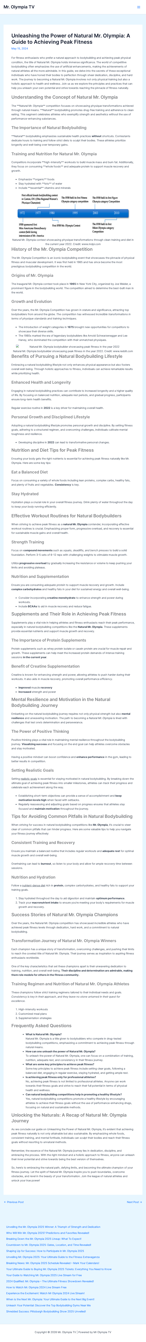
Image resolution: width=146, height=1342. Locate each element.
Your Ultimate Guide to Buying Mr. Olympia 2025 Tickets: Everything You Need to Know (59, 1269)
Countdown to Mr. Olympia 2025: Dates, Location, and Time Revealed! (48, 1245)
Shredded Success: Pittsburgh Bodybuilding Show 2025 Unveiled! (46, 1311)
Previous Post (14, 1202)
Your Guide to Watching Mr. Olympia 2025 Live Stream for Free (44, 1275)
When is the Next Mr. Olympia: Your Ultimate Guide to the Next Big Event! (50, 1299)
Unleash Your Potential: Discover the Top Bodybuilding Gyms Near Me (48, 1305)
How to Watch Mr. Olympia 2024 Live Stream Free (36, 1287)
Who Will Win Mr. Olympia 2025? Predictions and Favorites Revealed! (47, 1233)
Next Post (134, 1202)
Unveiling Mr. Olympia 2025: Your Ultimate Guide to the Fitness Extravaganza (53, 1257)
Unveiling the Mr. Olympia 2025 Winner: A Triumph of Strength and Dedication (53, 1227)
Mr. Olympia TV (19, 6)
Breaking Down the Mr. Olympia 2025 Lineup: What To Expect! (43, 1238)
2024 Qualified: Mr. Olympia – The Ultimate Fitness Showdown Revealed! (50, 1281)
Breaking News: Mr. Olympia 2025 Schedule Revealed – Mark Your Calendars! (52, 1263)
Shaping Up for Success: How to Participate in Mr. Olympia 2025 (45, 1251)
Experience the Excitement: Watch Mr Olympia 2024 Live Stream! (45, 1293)
